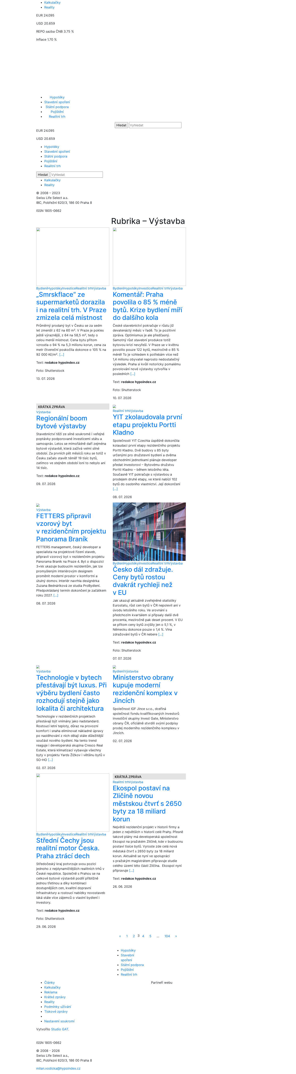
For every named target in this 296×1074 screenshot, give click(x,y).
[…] (61, 354)
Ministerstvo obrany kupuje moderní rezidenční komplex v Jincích (145, 688)
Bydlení (41, 288)
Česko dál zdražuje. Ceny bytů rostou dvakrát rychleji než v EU (143, 580)
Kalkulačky (52, 2)
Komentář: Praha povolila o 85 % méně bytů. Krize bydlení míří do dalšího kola (147, 305)
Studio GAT (59, 1029)
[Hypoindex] (148, 91)
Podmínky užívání (57, 1007)
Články (49, 982)
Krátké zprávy (55, 997)
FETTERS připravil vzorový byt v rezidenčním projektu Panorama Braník (71, 527)
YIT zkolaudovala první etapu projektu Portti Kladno (147, 424)
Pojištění (57, 112)
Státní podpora (57, 107)
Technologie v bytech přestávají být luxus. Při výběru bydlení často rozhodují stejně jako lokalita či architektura (71, 692)
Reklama (50, 992)
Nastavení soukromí (59, 1021)
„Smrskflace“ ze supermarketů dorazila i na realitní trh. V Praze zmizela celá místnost (71, 305)
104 (167, 936)
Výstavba (99, 288)
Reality (49, 7)
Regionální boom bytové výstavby (61, 422)
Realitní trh (57, 116)
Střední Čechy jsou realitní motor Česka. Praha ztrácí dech (67, 848)
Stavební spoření (57, 102)
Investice (69, 288)
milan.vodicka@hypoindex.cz (58, 1068)
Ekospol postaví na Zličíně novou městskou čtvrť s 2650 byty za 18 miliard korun (147, 803)
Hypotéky (57, 97)
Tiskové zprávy (56, 1011)
